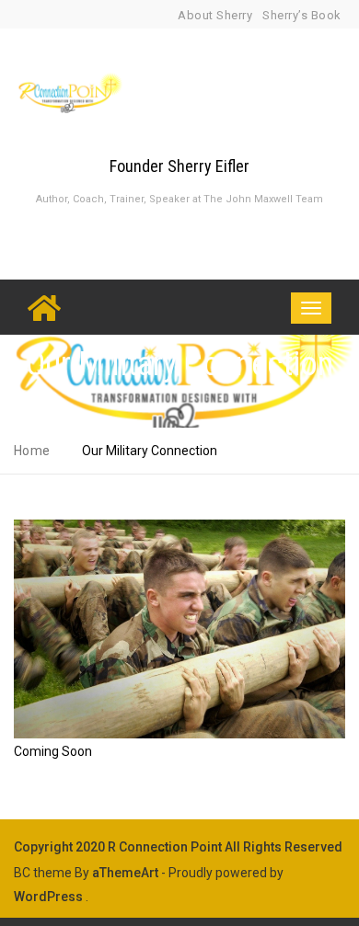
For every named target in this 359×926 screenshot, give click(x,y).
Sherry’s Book (302, 15)
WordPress (48, 896)
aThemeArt (125, 872)
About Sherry (215, 15)
